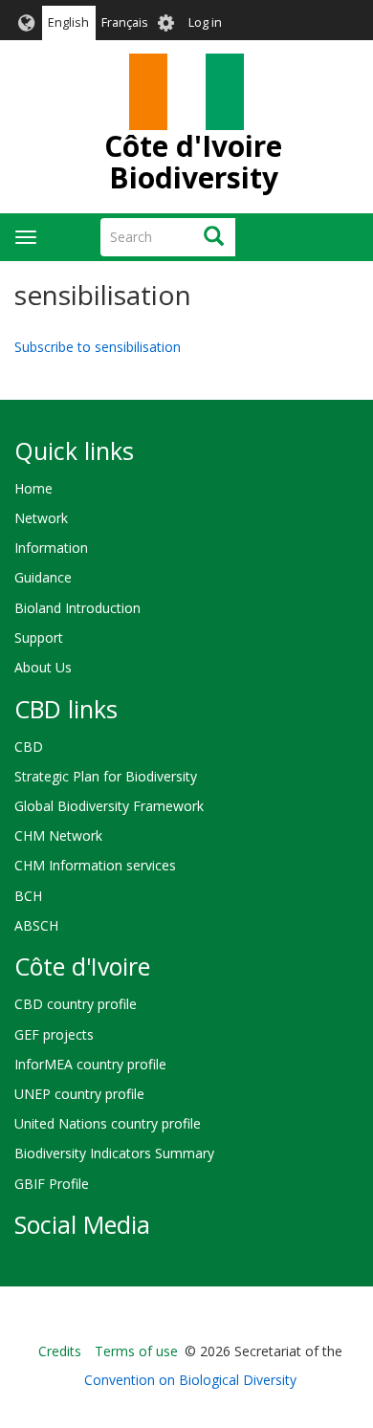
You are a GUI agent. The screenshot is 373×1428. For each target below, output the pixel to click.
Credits (59, 1351)
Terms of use (136, 1351)
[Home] (186, 92)
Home (33, 488)
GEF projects (54, 1034)
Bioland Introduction (77, 608)
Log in (205, 22)
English (68, 22)
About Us (43, 667)
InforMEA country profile (90, 1064)
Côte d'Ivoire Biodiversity (193, 161)
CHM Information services (95, 865)
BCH (28, 896)
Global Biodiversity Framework (109, 806)
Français (124, 22)
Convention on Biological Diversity (190, 1380)
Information (51, 547)
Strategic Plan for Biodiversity (105, 776)
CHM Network (58, 835)
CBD (28, 746)
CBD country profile (75, 1004)
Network (41, 518)
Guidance (43, 577)
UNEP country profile (79, 1094)
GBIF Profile (51, 1184)
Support (38, 637)
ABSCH (36, 925)
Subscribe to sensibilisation (97, 347)
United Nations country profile (107, 1123)
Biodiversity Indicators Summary (114, 1153)
